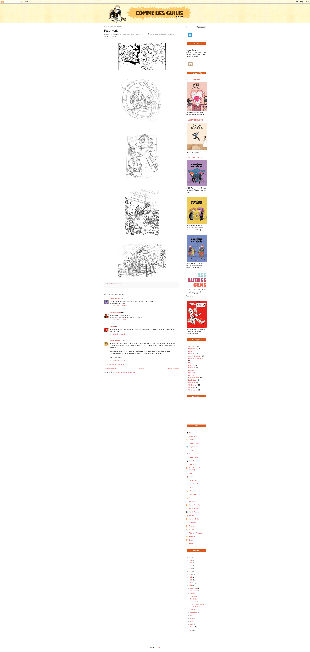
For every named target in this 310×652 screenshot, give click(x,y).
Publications (114, 286)
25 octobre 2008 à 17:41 (118, 360)
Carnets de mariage (194, 356)
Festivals (191, 365)
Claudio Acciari (115, 298)
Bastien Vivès (194, 443)
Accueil (141, 369)
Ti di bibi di (193, 599)
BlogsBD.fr (193, 447)
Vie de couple (192, 385)
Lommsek (192, 494)
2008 (190, 585)
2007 (190, 630)
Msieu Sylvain (194, 519)
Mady (191, 498)
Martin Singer (193, 508)
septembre (194, 613)
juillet (192, 618)
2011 (190, 577)
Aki (190, 433)
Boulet (191, 450)
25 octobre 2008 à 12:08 (118, 320)
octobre (193, 594)
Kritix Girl (191, 375)
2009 (190, 583)
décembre (193, 588)
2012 (190, 574)
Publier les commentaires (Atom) (124, 372)
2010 (190, 580)
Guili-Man (191, 373)
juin (191, 621)
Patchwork (193, 596)
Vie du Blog (192, 387)
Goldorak (191, 370)
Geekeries (191, 368)
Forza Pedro (193, 461)
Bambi (191, 440)
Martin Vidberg (194, 512)
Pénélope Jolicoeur (195, 533)
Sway (191, 540)
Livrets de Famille (194, 378)
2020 (190, 557)
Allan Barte (193, 436)
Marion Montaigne (195, 505)
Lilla (190, 491)
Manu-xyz (192, 501)
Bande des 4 (192, 349)
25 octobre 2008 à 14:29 (118, 334)
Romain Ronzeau (116, 283)
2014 (190, 568)
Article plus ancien (173, 369)
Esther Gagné (193, 457)
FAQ (189, 363)
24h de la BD (192, 346)
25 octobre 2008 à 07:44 (118, 306)
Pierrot (191, 526)
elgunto (112, 326)
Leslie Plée (193, 480)
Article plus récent (110, 369)
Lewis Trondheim (195, 484)
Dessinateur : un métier (196, 359)
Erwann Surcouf (194, 454)
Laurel (191, 477)
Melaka (191, 515)
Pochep (191, 529)
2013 (190, 571)
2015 (190, 566)
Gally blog (192, 464)
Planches (193, 609)
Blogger (158, 647)
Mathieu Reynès (115, 312)
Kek (190, 473)
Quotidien (191, 382)
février (192, 627)
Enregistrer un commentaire (116, 364)
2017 (190, 560)
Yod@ (191, 543)
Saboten (192, 536)
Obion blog (192, 522)
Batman (190, 351)
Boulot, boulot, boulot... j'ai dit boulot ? (197, 605)
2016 (190, 563)
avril (192, 624)
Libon (191, 487)
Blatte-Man (191, 354)
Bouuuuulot (194, 602)
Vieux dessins (193, 390)
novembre (193, 591)
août (192, 616)
